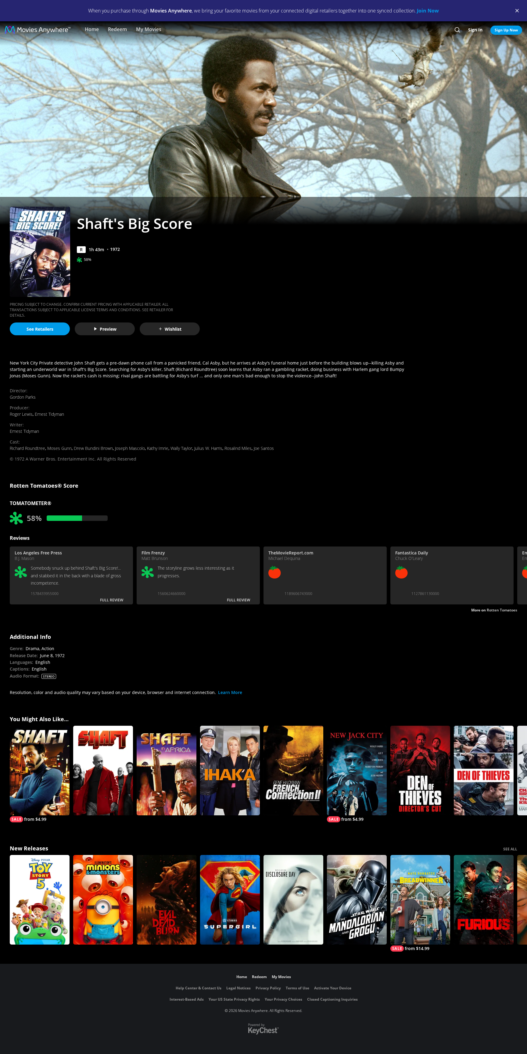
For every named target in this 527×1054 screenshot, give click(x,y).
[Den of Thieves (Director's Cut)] (420, 770)
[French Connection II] (293, 770)
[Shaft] (103, 770)
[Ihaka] (230, 770)
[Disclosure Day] (293, 900)
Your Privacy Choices (283, 999)
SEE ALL (510, 849)
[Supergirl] (230, 900)
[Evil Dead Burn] (166, 900)
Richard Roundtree (27, 448)
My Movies (148, 29)
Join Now (428, 10)
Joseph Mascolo (130, 448)
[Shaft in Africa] (166, 770)
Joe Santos (264, 448)
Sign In (475, 30)
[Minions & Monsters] (103, 900)
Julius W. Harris (208, 448)
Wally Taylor (181, 448)
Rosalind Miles (238, 448)
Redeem (117, 29)
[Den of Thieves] (484, 770)
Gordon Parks (23, 397)
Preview (108, 329)
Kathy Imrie (157, 448)
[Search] (457, 30)
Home (92, 29)
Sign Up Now (506, 30)
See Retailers (40, 329)
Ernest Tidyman (49, 414)
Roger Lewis (21, 414)
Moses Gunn (59, 448)
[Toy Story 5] (40, 900)
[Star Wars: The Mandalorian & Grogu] (357, 900)
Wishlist (173, 329)
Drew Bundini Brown (93, 448)
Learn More (230, 692)
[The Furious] (484, 900)
